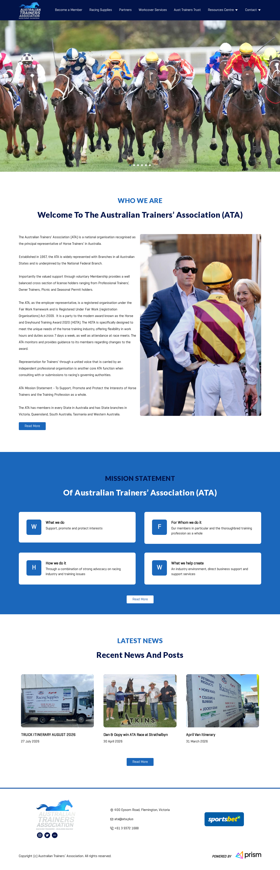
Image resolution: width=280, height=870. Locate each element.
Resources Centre (221, 10)
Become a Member (68, 10)
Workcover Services (153, 10)
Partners (125, 10)
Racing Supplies (100, 10)
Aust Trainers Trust (187, 10)
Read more (32, 426)
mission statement (140, 478)
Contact (251, 10)
